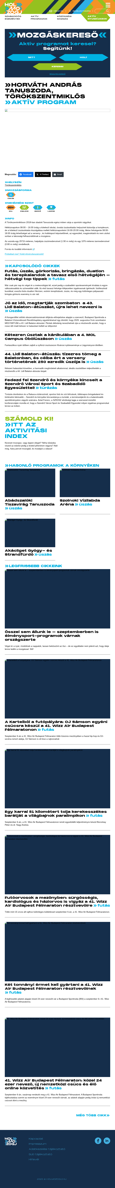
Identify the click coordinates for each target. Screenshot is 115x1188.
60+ (11, 211)
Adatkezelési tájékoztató (47, 1149)
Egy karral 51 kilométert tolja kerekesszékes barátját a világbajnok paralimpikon (56, 814)
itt (33, 249)
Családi (24, 211)
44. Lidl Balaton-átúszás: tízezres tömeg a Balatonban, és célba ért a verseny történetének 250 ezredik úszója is (53, 358)
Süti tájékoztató (40, 1154)
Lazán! (51, 211)
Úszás (10, 198)
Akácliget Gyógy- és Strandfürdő (28, 552)
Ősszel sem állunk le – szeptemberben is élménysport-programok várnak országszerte (52, 636)
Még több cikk (91, 1115)
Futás (58, 279)
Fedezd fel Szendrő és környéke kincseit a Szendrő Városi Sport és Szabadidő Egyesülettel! (53, 384)
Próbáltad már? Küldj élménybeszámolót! (24, 254)
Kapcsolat (36, 1138)
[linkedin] (107, 1140)
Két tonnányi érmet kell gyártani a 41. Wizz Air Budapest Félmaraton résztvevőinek (54, 987)
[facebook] (98, 1140)
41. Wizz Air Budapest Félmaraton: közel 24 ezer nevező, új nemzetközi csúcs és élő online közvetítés (53, 1084)
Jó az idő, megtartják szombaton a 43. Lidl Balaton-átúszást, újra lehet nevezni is (54, 305)
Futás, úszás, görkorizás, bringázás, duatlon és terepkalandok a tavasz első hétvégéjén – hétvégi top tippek (57, 275)
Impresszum (37, 1144)
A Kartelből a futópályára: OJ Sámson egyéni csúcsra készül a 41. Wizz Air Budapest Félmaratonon (56, 726)
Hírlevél (34, 1159)
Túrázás (47, 388)
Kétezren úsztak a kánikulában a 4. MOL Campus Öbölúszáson (50, 337)
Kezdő (37, 211)
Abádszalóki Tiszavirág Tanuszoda (30, 502)
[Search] (108, 11)
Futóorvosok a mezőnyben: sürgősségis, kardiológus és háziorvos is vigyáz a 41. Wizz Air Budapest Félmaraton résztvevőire (56, 902)
